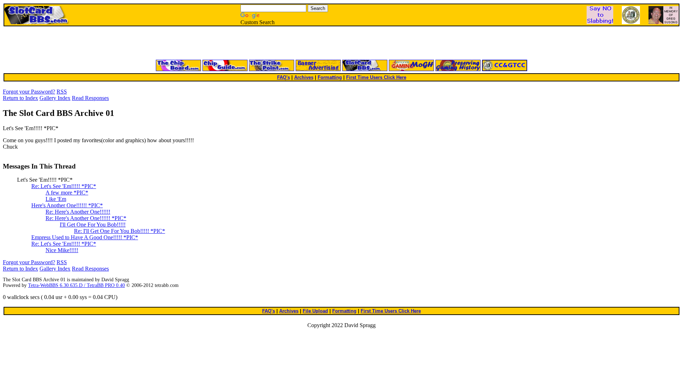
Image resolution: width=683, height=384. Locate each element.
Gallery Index (54, 98)
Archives (303, 77)
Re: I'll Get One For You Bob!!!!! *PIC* (119, 231)
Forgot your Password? (29, 92)
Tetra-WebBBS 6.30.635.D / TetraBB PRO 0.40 (76, 285)
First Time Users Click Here (376, 77)
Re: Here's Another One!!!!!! (78, 212)
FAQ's (283, 77)
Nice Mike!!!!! (62, 250)
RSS (62, 92)
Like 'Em (56, 199)
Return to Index (20, 98)
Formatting (330, 77)
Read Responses (90, 98)
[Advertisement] (256, 43)
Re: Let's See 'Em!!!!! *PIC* (63, 186)
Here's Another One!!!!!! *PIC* (67, 205)
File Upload (315, 311)
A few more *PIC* (67, 193)
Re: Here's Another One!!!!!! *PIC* (86, 218)
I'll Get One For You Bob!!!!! (93, 225)
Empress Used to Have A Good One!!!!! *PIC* (84, 237)
